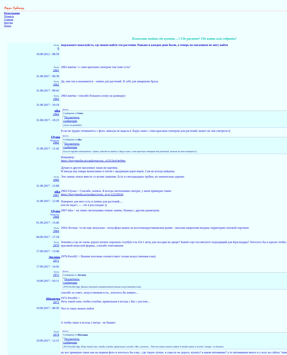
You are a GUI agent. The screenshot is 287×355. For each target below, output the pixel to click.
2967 (56, 195)
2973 (56, 302)
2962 (56, 85)
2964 (56, 114)
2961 (56, 70)
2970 (56, 245)
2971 (56, 261)
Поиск (7, 25)
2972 (56, 275)
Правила (9, 16)
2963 (56, 99)
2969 (56, 231)
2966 (56, 180)
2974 (56, 335)
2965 (56, 143)
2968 (56, 217)
